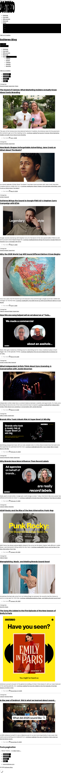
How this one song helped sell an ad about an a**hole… (25, 315)
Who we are (6, 19)
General (2, 86)
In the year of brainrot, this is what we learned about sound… (27, 700)
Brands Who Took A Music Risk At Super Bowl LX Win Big (25, 419)
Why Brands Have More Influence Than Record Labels (24, 461)
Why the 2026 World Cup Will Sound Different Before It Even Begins (30, 254)
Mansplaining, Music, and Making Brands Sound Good (25, 561)
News (4, 23)
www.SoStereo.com (8, 764)
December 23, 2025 (16, 691)
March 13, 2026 (15, 410)
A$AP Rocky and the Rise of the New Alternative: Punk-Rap (26, 510)
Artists (8, 26)
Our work (5, 17)
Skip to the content (5, 1)
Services (5, 15)
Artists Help (7, 362)
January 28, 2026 (15, 601)
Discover (5, 21)
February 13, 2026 (16, 452)
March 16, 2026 (15, 357)
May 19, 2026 (14, 191)
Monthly (8, 32)
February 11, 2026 (15, 501)
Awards (8, 30)
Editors (2, 415)
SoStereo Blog (8, 39)
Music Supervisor (10, 86)
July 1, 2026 (14, 138)
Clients (8, 25)
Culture (8, 28)
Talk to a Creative (5, 35)
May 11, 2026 (14, 245)
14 (12, 751)
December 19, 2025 (16, 742)
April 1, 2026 (14, 306)
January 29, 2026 (15, 552)
